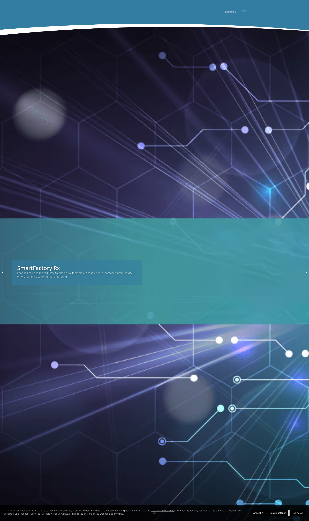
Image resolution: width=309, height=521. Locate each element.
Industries (230, 11)
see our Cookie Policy (163, 510)
